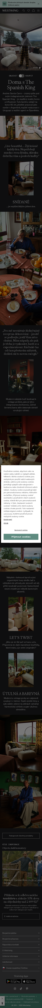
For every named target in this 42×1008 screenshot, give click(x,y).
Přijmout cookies (21, 536)
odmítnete (8, 514)
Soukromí (8, 519)
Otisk (6, 523)
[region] (21, 504)
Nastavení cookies (21, 530)
